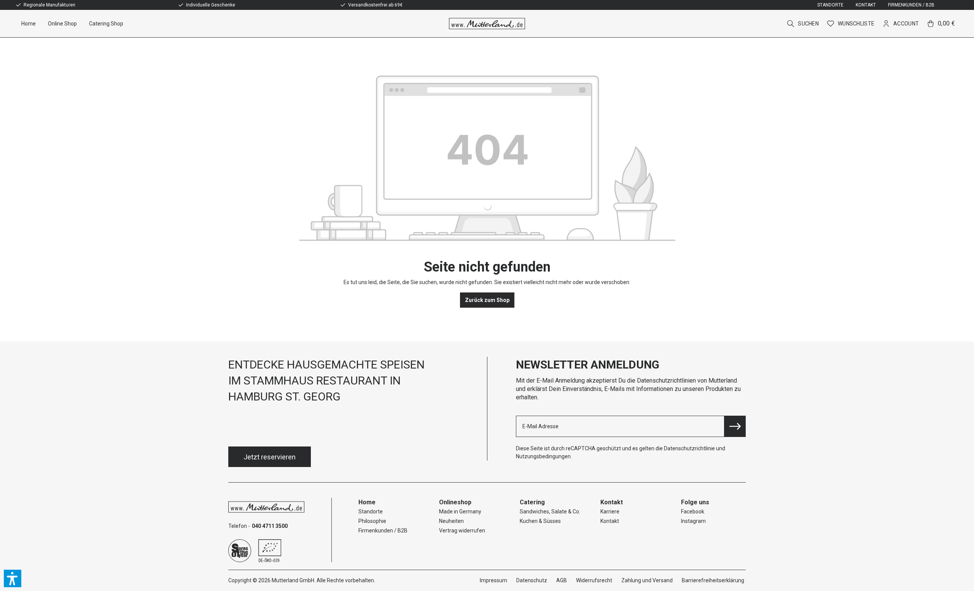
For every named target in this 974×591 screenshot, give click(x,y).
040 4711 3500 (270, 526)
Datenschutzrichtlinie (689, 448)
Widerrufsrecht (594, 580)
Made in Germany (460, 511)
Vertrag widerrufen (462, 530)
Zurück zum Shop (487, 300)
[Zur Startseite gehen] (486, 23)
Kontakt (866, 5)
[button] (12, 578)
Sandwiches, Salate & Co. (550, 511)
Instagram (693, 521)
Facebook (692, 511)
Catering (532, 502)
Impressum (493, 580)
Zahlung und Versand (647, 580)
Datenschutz (531, 580)
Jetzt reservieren (270, 457)
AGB (561, 580)
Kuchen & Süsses (540, 521)
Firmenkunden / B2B (911, 5)
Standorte (830, 5)
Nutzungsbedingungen (543, 456)
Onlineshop (455, 502)
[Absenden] (735, 426)
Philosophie (372, 521)
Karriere (609, 511)
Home (367, 502)
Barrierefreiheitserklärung (713, 580)
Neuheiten (451, 521)
